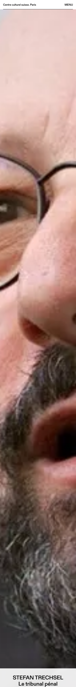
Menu (69, 5)
